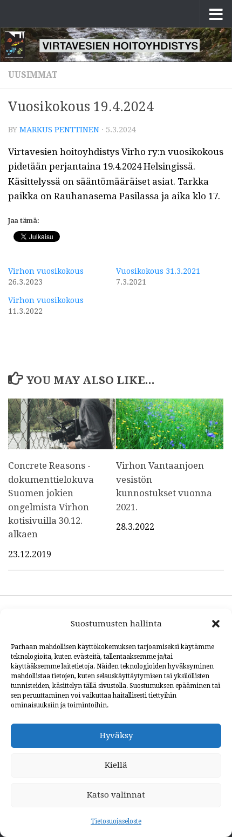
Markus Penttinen (59, 129)
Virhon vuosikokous (46, 271)
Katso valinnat (116, 795)
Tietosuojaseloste (116, 821)
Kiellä (116, 765)
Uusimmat (33, 75)
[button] (215, 623)
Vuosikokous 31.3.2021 (158, 271)
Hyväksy (116, 735)
